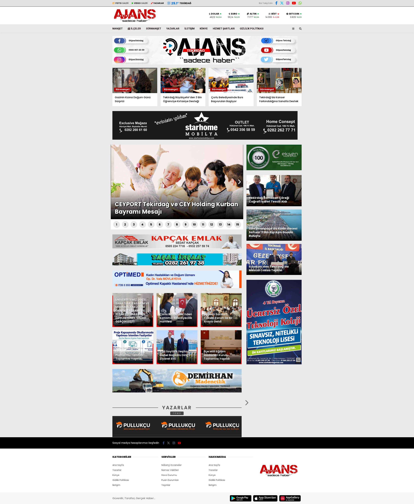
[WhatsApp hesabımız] (300, 3)
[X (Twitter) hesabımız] (393, 104)
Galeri (383, 24)
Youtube (395, 122)
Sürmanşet (153, 28)
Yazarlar (384, 38)
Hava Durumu (386, 53)
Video (382, 31)
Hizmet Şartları (224, 28)
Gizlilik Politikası (251, 28)
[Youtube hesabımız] (294, 3)
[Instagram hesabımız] (287, 3)
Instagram (395, 113)
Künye (204, 28)
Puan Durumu (387, 60)
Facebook (395, 95)
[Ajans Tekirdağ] (134, 22)
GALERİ (122, 3)
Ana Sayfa (386, 18)
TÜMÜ (177, 413)
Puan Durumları (170, 480)
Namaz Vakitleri (170, 470)
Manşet (117, 28)
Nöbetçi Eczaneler (171, 465)
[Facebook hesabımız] (276, 3)
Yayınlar (165, 485)
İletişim (190, 28)
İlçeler (136, 28)
